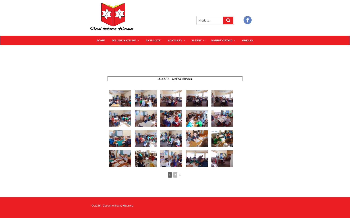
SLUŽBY (197, 40)
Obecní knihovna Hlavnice (118, 205)
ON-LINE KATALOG (124, 40)
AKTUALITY (153, 40)
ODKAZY (247, 40)
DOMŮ (101, 40)
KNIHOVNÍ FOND (221, 40)
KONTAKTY (175, 40)
